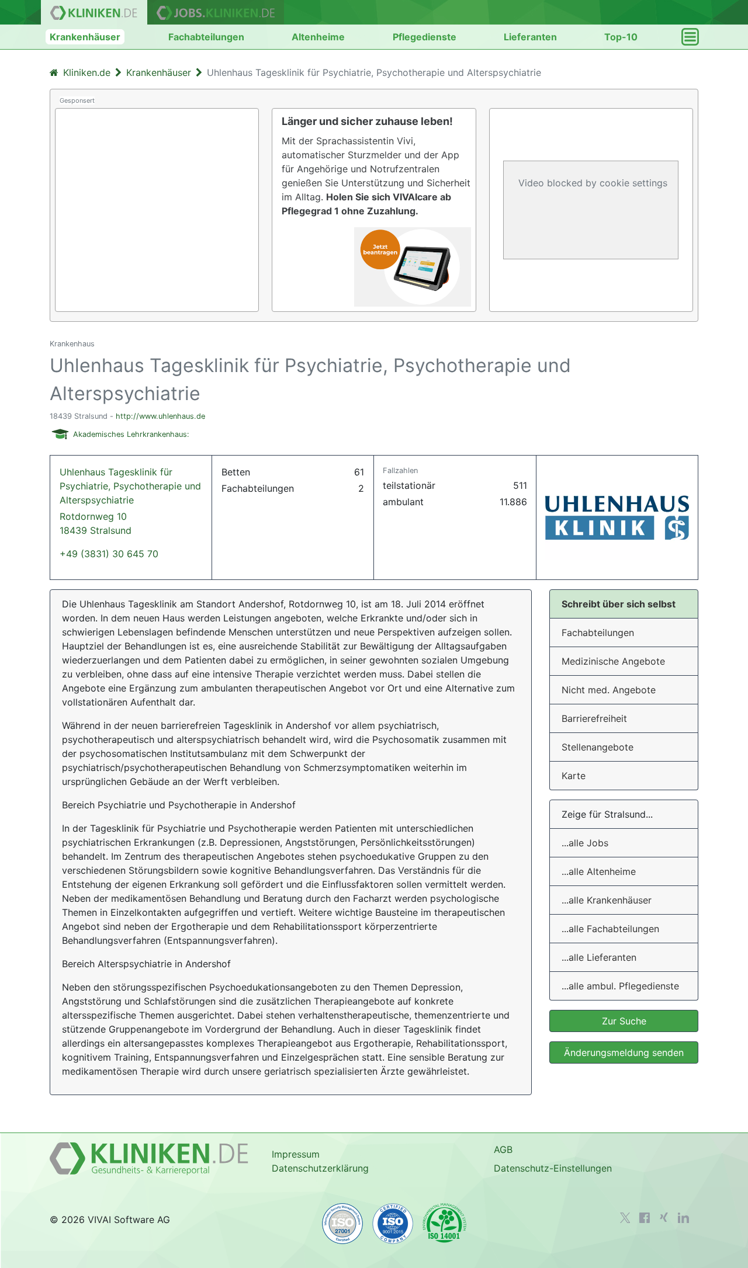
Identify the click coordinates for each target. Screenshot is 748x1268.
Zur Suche (624, 1021)
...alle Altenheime (599, 871)
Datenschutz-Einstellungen (553, 1168)
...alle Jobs (585, 843)
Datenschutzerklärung (320, 1168)
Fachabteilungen (206, 37)
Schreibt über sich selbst (619, 604)
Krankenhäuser (85, 37)
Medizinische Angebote (613, 661)
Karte (574, 775)
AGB (503, 1149)
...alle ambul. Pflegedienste (620, 986)
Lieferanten (530, 37)
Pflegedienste (424, 37)
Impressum (296, 1154)
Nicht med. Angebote (609, 690)
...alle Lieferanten (599, 957)
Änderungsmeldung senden (624, 1052)
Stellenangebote (597, 747)
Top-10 (621, 37)
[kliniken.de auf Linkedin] (683, 1218)
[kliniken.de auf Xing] (664, 1217)
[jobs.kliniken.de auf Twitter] (625, 1218)
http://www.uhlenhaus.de (160, 416)
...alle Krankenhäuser (607, 900)
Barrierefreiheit (594, 718)
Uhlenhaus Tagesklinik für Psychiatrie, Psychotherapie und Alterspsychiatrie (130, 501)
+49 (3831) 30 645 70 (109, 554)
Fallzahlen (400, 470)
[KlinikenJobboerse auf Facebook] (644, 1218)
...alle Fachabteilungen (610, 929)
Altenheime (318, 37)
